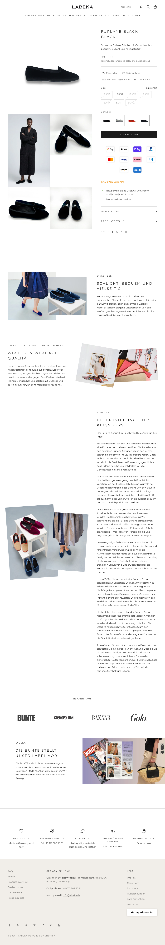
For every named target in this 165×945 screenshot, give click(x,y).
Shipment (132, 888)
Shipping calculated (126, 61)
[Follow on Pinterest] (34, 925)
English (126, 7)
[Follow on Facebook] (9, 925)
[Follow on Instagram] (26, 925)
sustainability (15, 892)
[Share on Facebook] (112, 231)
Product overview (18, 881)
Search (11, 876)
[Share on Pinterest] (121, 231)
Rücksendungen (136, 893)
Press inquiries (16, 897)
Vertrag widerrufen (142, 912)
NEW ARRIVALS (34, 15)
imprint (131, 877)
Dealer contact (16, 887)
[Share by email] (126, 231)
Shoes (61, 15)
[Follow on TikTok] (42, 925)
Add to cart (129, 134)
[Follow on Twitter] (17, 925)
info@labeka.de (71, 895)
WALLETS (75, 15)
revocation (133, 904)
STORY (136, 15)
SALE (126, 15)
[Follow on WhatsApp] (59, 925)
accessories (93, 15)
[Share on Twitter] (117, 231)
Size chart (151, 87)
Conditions (133, 883)
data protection (136, 899)
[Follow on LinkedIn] (51, 925)
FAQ (10, 871)
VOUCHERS (112, 15)
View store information (118, 199)
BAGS (50, 15)
